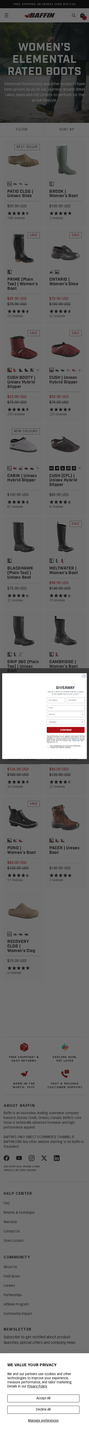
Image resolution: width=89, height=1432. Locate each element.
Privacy (77, 739)
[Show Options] (82, 714)
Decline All (43, 1409)
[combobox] (65, 714)
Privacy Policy (37, 1386)
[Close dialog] (84, 676)
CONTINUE (65, 729)
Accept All (43, 1398)
